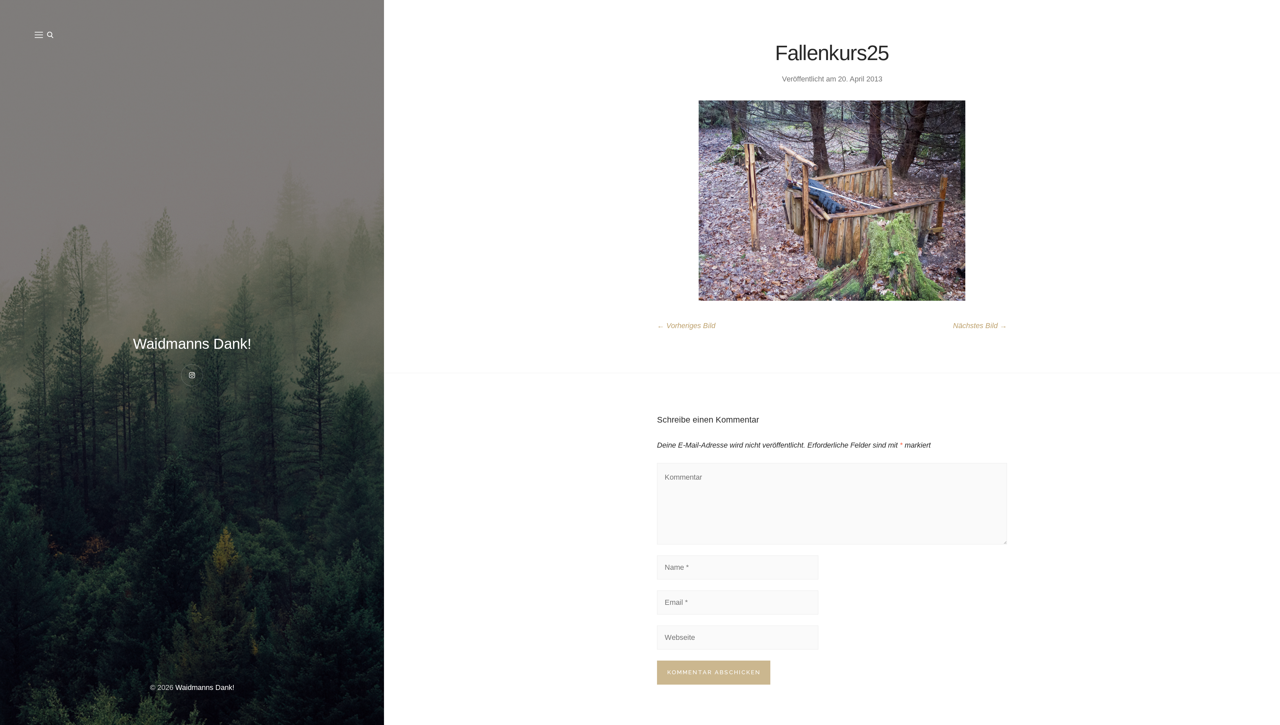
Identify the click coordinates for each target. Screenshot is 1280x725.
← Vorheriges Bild (686, 325)
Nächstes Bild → (980, 325)
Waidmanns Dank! (192, 343)
